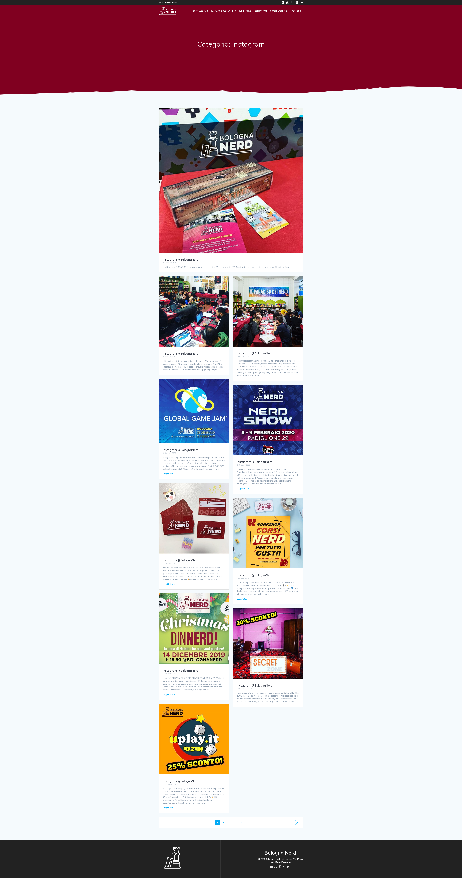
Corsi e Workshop (279, 11)
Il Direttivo (245, 11)
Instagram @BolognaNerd (181, 259)
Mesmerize (286, 862)
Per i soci (296, 11)
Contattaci (261, 11)
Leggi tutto (168, 473)
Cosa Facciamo (200, 11)
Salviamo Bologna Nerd (223, 11)
